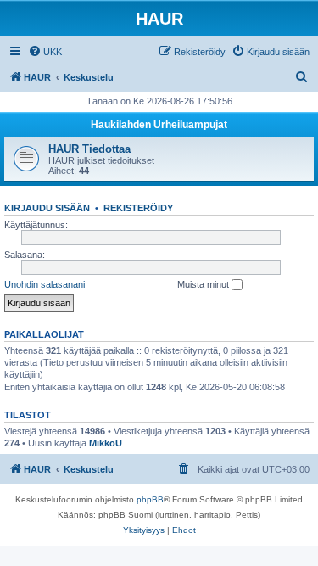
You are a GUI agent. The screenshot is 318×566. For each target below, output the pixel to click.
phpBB (150, 499)
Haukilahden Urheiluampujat (159, 125)
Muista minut (204, 284)
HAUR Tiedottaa (89, 149)
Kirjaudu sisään (47, 208)
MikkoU (105, 443)
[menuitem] (45, 52)
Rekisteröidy (138, 208)
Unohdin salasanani (44, 284)
